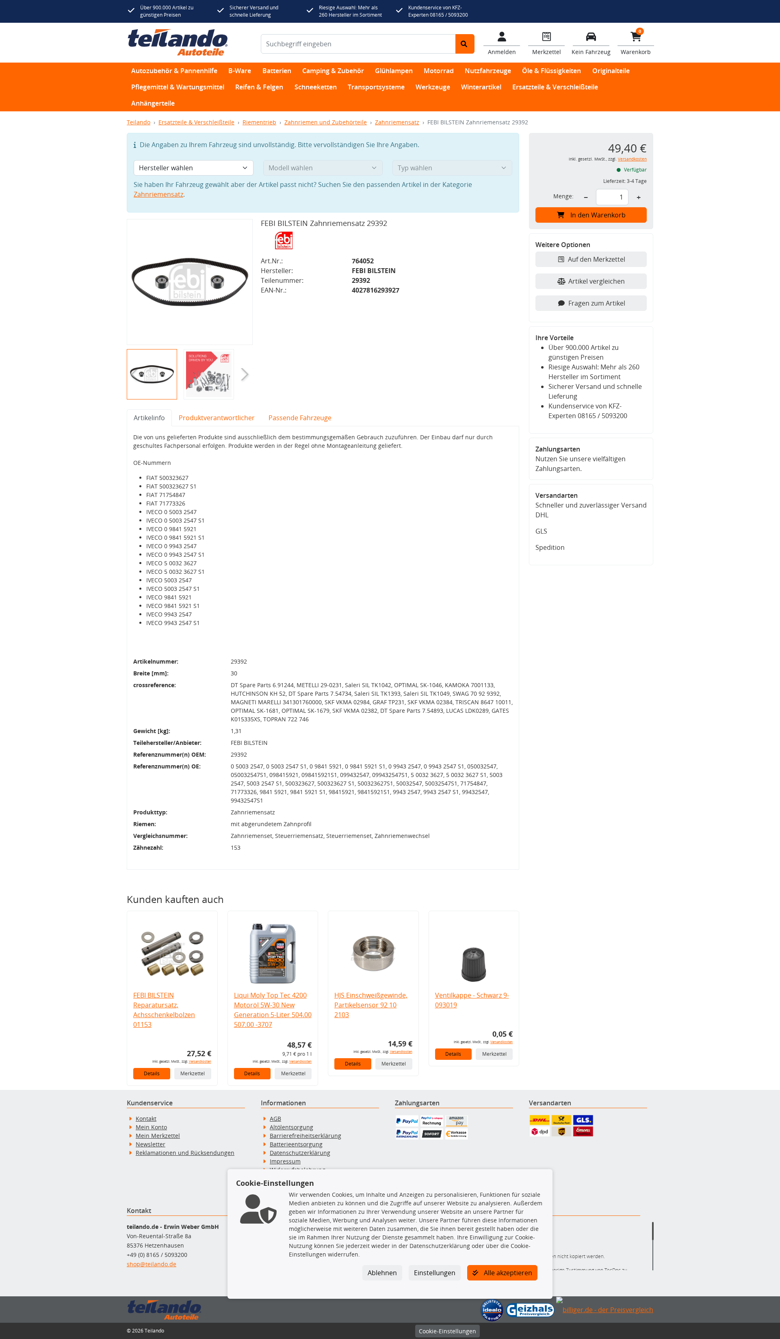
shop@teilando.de (151, 1264)
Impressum (285, 1161)
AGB (275, 1118)
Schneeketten (316, 86)
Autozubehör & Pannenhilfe (174, 70)
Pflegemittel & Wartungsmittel (177, 86)
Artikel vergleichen (596, 281)
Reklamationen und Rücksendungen (185, 1153)
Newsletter (150, 1144)
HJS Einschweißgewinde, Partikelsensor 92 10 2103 (370, 1005)
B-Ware (239, 70)
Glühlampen (394, 70)
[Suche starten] (464, 44)
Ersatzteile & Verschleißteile (555, 86)
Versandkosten (200, 1061)
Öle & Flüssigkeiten (551, 70)
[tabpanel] (323, 648)
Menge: (563, 196)
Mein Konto (151, 1127)
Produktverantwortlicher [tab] (217, 417)
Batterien (276, 70)
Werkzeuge (433, 86)
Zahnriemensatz (397, 122)
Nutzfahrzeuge (488, 70)
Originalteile (611, 70)
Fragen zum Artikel (596, 303)
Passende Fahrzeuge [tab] (300, 417)
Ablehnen (382, 1272)
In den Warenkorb (598, 215)
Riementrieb (259, 122)
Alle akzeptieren (507, 1272)
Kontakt (146, 1118)
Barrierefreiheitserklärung (305, 1135)
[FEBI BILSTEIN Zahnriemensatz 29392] (189, 282)
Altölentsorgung (291, 1127)
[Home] (178, 42)
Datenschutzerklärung (300, 1153)
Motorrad (439, 70)
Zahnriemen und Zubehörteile (325, 122)
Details (152, 1073)
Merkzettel (192, 1073)
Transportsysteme (376, 86)
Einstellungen (434, 1272)
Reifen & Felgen (259, 86)
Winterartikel (481, 86)
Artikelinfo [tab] (149, 417)
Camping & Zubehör (333, 70)
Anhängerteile (153, 103)
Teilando (138, 122)
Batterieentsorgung (296, 1144)
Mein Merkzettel (158, 1135)
